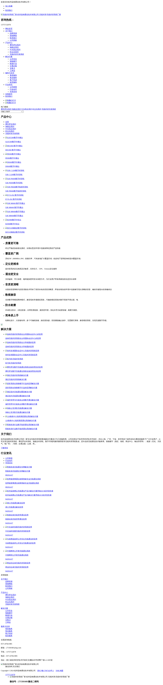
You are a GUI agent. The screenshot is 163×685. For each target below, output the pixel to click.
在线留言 (8, 94)
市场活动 (13, 92)
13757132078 (10, 675)
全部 (7, 122)
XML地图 (59, 671)
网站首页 (8, 29)
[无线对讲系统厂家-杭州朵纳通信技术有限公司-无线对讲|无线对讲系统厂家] (31, 14)
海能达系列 (14, 47)
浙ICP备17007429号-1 (45, 671)
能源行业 (13, 64)
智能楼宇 (13, 61)
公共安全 (13, 59)
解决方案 (8, 57)
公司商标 (13, 40)
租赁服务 (13, 82)
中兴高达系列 (15, 50)
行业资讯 (8, 85)
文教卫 (12, 68)
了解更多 (4, 448)
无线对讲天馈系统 (17, 54)
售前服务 (13, 75)
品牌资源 (13, 33)
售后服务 (13, 78)
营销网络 (13, 36)
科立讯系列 (14, 52)
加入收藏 (8, 6)
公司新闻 (13, 87)
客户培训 (13, 80)
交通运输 (13, 66)
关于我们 (8, 31)
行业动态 (13, 89)
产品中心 (8, 43)
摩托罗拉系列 (15, 45)
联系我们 (8, 10)
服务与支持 (9, 73)
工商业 (12, 71)
